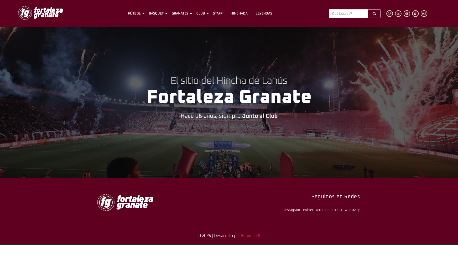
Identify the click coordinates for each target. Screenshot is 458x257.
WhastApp (352, 210)
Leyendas (264, 13)
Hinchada (239, 13)
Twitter (307, 210)
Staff (218, 13)
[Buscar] (374, 13)
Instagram (292, 210)
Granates (180, 13)
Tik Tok (337, 210)
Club (200, 13)
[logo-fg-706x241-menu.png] (40, 13)
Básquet (156, 13)
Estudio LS (250, 236)
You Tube (322, 210)
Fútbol (134, 13)
